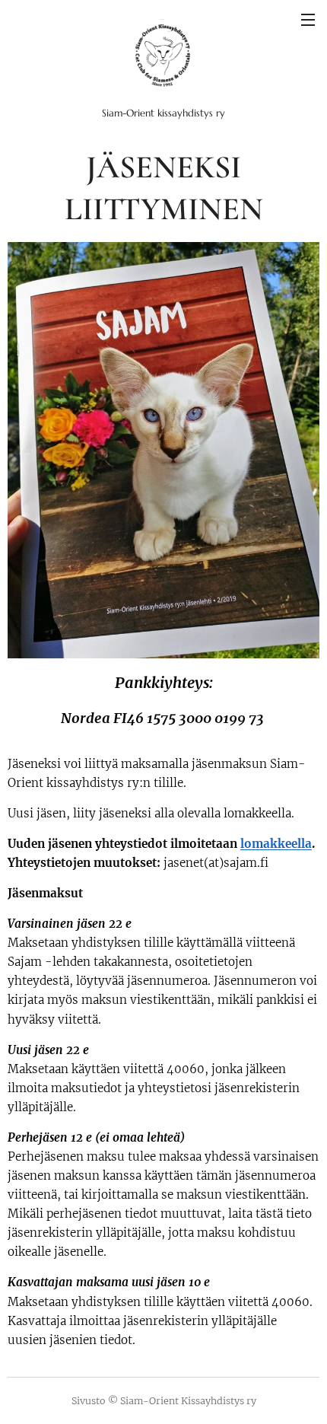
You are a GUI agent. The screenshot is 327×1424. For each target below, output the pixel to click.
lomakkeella (276, 843)
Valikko (308, 19)
